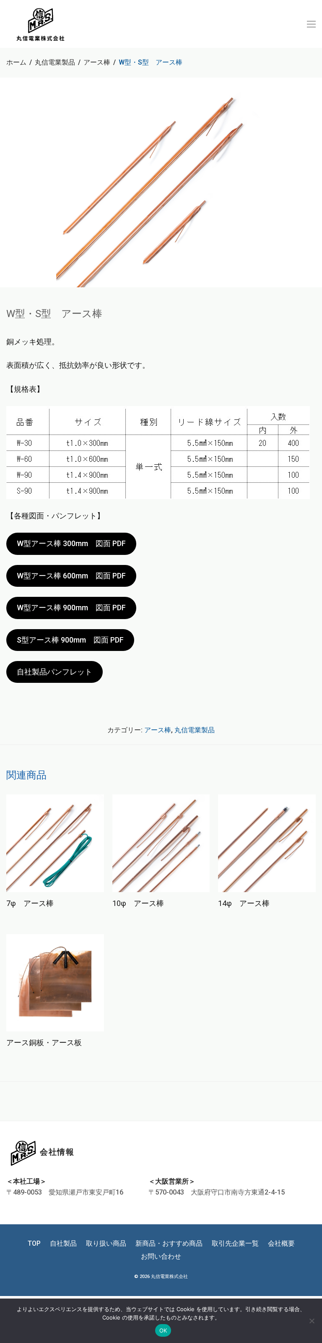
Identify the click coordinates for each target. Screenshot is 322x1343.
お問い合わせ (161, 1256)
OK (163, 1330)
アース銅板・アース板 (44, 1042)
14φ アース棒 (244, 903)
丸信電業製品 (55, 62)
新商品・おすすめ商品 (169, 1243)
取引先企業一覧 (235, 1243)
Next (314, 182)
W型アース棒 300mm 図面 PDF (71, 543)
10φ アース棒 (138, 903)
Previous (8, 182)
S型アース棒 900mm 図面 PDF (70, 639)
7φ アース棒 (30, 903)
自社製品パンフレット (54, 671)
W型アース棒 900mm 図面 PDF (71, 607)
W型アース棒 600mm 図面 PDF (71, 575)
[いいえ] (311, 1321)
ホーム (16, 62)
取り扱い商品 (106, 1243)
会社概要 (281, 1243)
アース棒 (96, 62)
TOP (34, 1243)
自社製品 (63, 1243)
